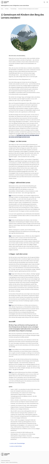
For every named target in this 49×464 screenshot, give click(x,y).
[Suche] (44, 2)
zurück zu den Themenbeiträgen (17, 443)
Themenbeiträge (13, 8)
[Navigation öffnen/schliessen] (47, 2)
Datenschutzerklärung (13, 462)
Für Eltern (7, 8)
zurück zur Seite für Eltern (16, 446)
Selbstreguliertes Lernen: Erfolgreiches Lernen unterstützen (15, 5)
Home (2, 8)
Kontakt (7, 462)
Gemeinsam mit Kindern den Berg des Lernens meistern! (28, 8)
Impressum (3, 462)
